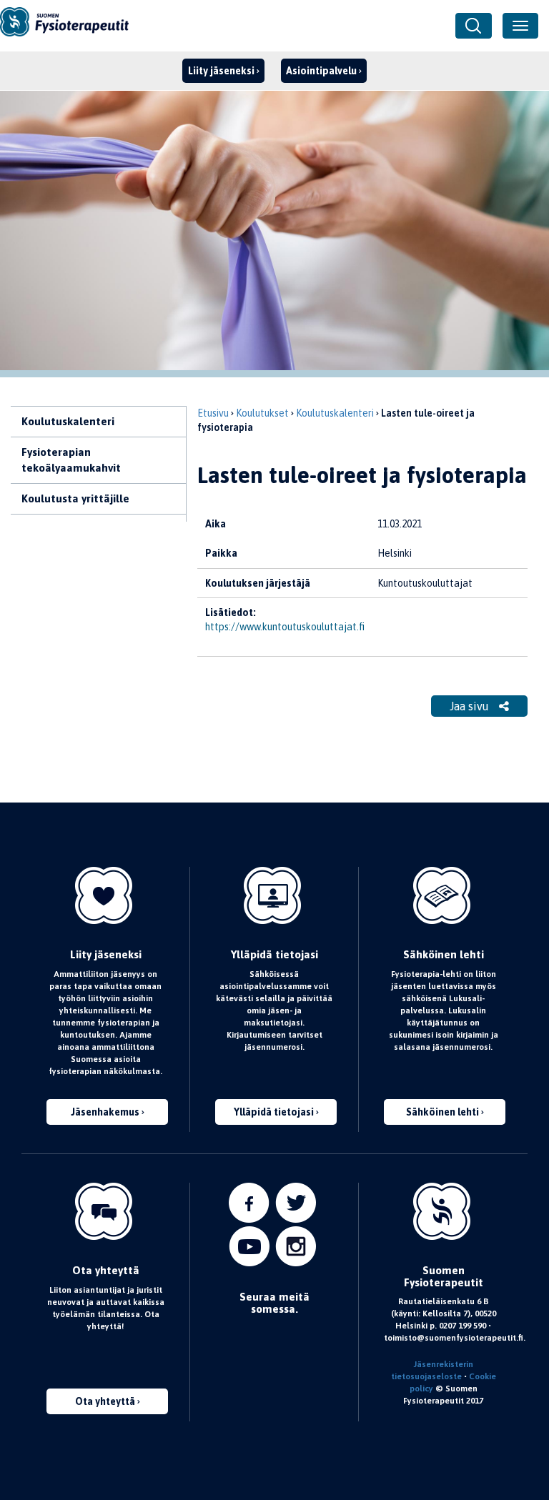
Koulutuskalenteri (67, 421)
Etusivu (213, 413)
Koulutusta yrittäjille (75, 498)
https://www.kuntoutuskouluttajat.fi (285, 626)
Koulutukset (262, 413)
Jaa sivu (471, 706)
